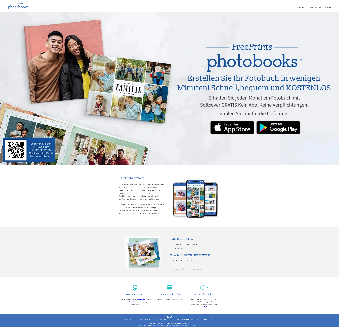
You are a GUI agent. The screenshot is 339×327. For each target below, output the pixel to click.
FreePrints (127, 320)
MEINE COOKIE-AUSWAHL (210, 320)
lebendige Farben (130, 302)
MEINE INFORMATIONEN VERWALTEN (186, 320)
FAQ (320, 7)
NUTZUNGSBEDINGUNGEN (163, 320)
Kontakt (328, 7)
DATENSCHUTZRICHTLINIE (143, 320)
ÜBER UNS (313, 7)
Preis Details (203, 306)
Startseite (301, 7)
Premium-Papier (141, 299)
